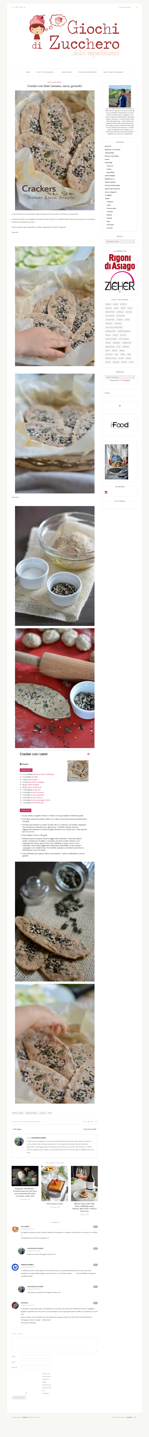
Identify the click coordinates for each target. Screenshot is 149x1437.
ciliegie (129, 312)
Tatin (108, 221)
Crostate (110, 212)
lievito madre (124, 339)
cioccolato (110, 316)
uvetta (108, 362)
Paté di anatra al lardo (55, 1204)
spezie (128, 358)
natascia (24, 1303)
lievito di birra (111, 339)
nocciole (109, 354)
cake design (110, 312)
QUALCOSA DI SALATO (54, 82)
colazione (120, 316)
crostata (109, 323)
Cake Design (66, 72)
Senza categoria (110, 192)
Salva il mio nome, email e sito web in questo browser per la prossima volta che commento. (46, 1383)
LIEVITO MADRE (110, 176)
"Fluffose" (110, 202)
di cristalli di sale (38, 803)
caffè (130, 308)
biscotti (123, 304)
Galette (109, 215)
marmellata (127, 343)
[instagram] (106, 493)
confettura (110, 319)
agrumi (108, 304)
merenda (126, 347)
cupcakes (118, 323)
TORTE (107, 199)
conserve (110, 166)
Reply (95, 1226)
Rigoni (121, 358)
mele (118, 347)
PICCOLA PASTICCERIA (112, 185)
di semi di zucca (36, 797)
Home (28, 72)
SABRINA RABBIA (27, 1265)
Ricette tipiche (111, 358)
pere (129, 354)
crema (127, 319)
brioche (109, 308)
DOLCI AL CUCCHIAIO (112, 156)
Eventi (107, 159)
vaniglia (116, 362)
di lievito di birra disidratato (44, 774)
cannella (120, 312)
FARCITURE (108, 163)
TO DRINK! (108, 195)
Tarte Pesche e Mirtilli (90, 1129)
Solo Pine (25, 1417)
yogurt (124, 362)
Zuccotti (109, 228)
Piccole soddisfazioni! (87, 72)
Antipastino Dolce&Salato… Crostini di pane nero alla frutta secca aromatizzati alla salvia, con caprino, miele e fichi (25, 1192)
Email (14, 1362)
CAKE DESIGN (109, 153)
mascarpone (110, 347)
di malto (35, 777)
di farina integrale (32, 784)
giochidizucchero (33, 1121)
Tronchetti (110, 225)
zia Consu (25, 1227)
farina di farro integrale (35, 782)
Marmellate (110, 172)
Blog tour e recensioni (113, 72)
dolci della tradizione (114, 327)
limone (108, 343)
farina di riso (111, 331)
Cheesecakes (111, 208)
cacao (123, 308)
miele (108, 350)
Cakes (109, 205)
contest (120, 319)
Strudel (109, 218)
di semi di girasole (37, 795)
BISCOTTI (108, 146)
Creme (109, 169)
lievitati (42, 1113)
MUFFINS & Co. (110, 179)
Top (135, 1417)
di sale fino (36, 790)
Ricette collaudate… (46, 72)
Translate (127, 380)
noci (116, 354)
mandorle (116, 343)
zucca (131, 362)
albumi (115, 304)
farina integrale (31, 1113)
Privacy (107, 393)
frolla (108, 335)
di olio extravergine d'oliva (40, 800)
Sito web (14, 1367)
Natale (122, 350)
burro (116, 308)
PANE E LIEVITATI (110, 182)
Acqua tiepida (32, 779)
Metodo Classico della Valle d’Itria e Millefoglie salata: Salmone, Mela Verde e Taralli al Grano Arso (84, 1207)
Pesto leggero (17, 1129)
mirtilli (114, 350)
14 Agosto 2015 (17, 1121)
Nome (14, 1356)
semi (49, 1113)
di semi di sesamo (37, 792)
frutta (115, 335)
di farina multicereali (33, 787)
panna (123, 354)
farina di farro (18, 1113)
